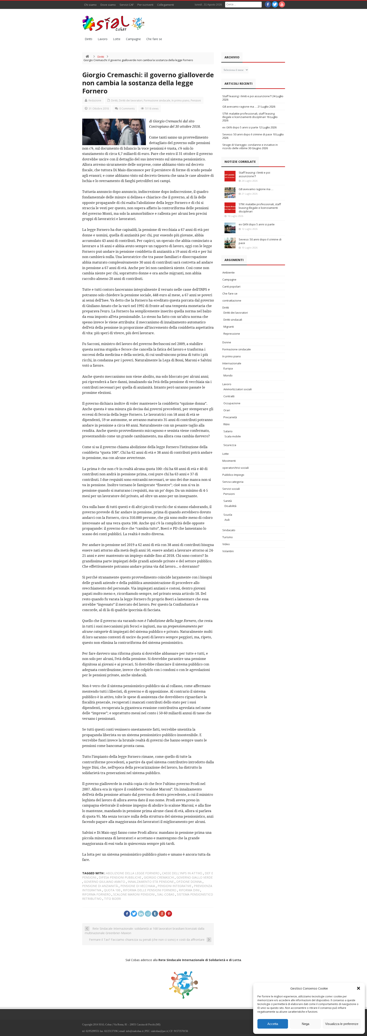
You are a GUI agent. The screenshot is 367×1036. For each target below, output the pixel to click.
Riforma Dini (189, 890)
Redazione (95, 100)
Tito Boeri (112, 899)
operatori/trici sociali (235, 468)
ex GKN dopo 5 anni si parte (240, 127)
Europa (228, 368)
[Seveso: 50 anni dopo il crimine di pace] (230, 243)
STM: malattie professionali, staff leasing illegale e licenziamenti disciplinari (248, 115)
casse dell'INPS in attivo (182, 873)
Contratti (228, 396)
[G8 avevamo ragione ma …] (230, 192)
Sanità (227, 501)
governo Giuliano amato (104, 882)
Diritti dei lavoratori (131, 100)
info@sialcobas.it (134, 1031)
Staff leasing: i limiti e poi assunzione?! (247, 96)
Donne (226, 342)
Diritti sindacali (232, 319)
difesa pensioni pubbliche (120, 877)
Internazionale (231, 363)
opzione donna (189, 882)
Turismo (227, 537)
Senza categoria (232, 482)
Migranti (228, 326)
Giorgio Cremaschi (159, 877)
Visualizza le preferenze (341, 1024)
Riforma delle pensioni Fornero (149, 890)
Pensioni (196, 100)
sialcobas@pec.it (159, 1031)
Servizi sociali (231, 489)
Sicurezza (229, 445)
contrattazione (231, 300)
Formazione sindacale (157, 100)
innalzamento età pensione (151, 882)
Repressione (231, 334)
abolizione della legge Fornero (133, 873)
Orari (226, 410)
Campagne (133, 39)
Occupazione (231, 403)
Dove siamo (108, 5)
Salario (228, 431)
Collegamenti (165, 5)
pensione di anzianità (100, 886)
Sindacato (228, 530)
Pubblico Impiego (233, 475)
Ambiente (228, 272)
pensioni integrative (174, 886)
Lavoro (102, 39)
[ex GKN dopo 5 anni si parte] (230, 228)
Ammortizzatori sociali (237, 389)
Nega (305, 1024)
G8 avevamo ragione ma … (239, 106)
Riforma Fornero (96, 894)
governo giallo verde (194, 877)
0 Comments (127, 108)
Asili (227, 520)
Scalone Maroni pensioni (134, 894)
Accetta (272, 1024)
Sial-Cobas (165, 894)
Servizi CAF (127, 5)
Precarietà (230, 417)
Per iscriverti (145, 5)
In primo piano (180, 100)
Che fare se (154, 39)
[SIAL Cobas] (114, 23)
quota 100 (112, 890)
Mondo (228, 375)
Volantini (228, 551)
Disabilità (230, 506)
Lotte (116, 39)
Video (226, 544)
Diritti (88, 39)
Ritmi (226, 424)
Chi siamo (90, 5)
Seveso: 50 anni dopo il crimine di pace (247, 134)
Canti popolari (231, 286)
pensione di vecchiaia (137, 886)
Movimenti (229, 461)
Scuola (227, 515)
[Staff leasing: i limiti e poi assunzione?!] (230, 176)
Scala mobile (232, 436)
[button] (358, 988)
